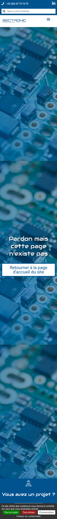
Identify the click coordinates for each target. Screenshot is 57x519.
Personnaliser (46, 512)
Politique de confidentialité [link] (29, 516)
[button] (48, 19)
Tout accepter (11, 512)
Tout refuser (29, 512)
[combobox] (28, 11)
